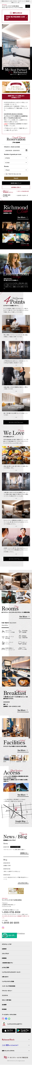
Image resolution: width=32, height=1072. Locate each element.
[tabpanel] (16, 47)
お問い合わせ (5, 977)
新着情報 (4, 958)
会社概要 (4, 1004)
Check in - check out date (12, 147)
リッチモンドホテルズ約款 (8, 981)
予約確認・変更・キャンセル (7, 195)
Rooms (6, 166)
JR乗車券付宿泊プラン (7, 963)
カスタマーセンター (21, 195)
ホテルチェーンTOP (6, 944)
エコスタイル (5, 995)
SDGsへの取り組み (6, 1000)
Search (16, 178)
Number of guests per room (12, 154)
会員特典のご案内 (15, 187)
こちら (5, 124)
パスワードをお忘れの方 (23, 191)
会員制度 (4, 949)
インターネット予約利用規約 (8, 986)
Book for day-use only (15, 174)
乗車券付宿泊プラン (15, 183)
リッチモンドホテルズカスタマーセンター (11, 972)
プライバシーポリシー (7, 990)
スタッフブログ (5, 953)
